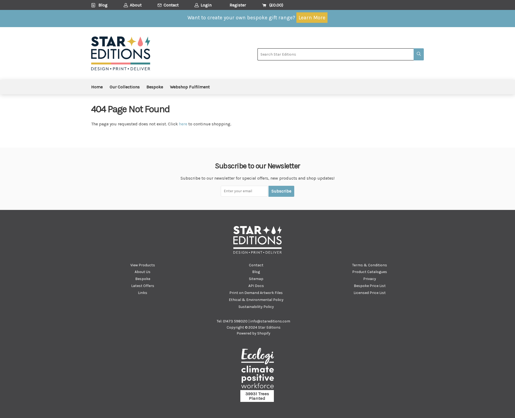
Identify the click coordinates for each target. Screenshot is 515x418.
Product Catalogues (369, 272)
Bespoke (154, 86)
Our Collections (125, 86)
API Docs (256, 285)
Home (97, 86)
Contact (256, 265)
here (183, 123)
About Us (142, 272)
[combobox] (336, 54)
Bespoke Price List (370, 285)
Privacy (369, 279)
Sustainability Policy (256, 306)
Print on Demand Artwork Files (256, 292)
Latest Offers (142, 285)
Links (142, 292)
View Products (142, 265)
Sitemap (256, 279)
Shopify (263, 333)
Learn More (312, 17)
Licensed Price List (370, 292)
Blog (256, 272)
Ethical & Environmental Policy (256, 299)
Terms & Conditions (369, 265)
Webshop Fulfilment (190, 86)
